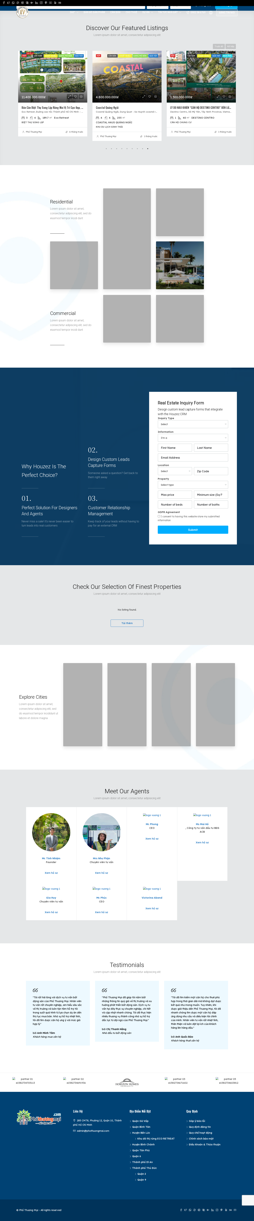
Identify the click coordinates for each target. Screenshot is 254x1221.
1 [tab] (106, 148)
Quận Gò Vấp (140, 1121)
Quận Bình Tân (141, 1126)
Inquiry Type (166, 418)
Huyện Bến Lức (141, 1132)
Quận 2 (141, 1173)
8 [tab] (142, 148)
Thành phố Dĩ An (142, 1162)
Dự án (145, 12)
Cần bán (115, 12)
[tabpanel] (53, 96)
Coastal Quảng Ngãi (33, 108)
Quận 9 (141, 1179)
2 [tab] (111, 148)
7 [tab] (137, 148)
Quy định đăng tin (200, 1126)
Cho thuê (131, 12)
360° (72, 12)
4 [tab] (122, 148)
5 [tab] (127, 148)
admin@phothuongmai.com (93, 1130)
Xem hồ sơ (51, 872)
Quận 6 (136, 1156)
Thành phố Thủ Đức (144, 1168)
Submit (193, 530)
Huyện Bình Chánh (143, 1144)
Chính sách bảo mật (201, 1138)
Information (165, 431)
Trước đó (219, 46)
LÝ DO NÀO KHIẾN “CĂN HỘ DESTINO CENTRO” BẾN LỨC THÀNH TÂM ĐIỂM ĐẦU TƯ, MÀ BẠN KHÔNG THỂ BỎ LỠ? (157, 108)
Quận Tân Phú (141, 1150)
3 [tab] (116, 148)
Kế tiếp (230, 46)
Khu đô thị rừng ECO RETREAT (156, 1138)
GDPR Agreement (169, 512)
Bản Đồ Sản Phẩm (94, 12)
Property (163, 478)
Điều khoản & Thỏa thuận (204, 1144)
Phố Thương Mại (34, 136)
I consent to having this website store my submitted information (189, 518)
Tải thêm (127, 623)
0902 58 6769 (197, 12)
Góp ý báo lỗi (197, 1121)
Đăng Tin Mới (227, 12)
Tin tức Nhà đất (168, 12)
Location (163, 465)
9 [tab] (147, 148)
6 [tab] (132, 148)
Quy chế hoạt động (200, 1132)
